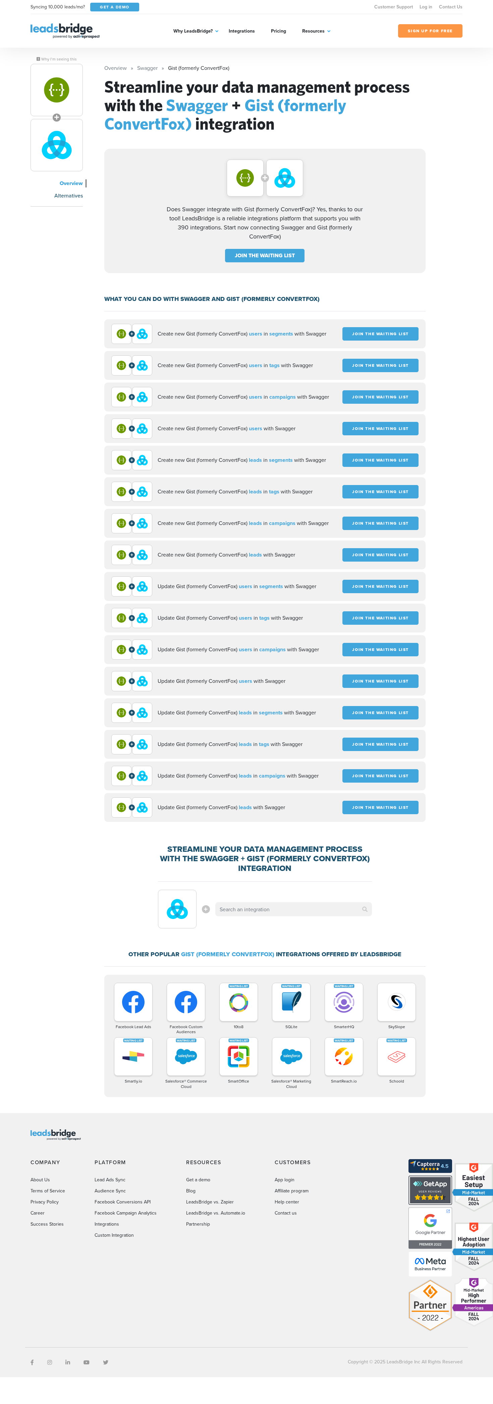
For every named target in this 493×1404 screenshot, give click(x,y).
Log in (426, 6)
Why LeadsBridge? (193, 31)
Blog (191, 1190)
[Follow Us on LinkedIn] (67, 1362)
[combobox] (293, 909)
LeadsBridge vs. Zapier (210, 1201)
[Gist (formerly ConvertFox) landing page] (57, 145)
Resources (313, 31)
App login (284, 1179)
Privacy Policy (45, 1201)
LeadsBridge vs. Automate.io (215, 1213)
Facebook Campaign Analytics (126, 1213)
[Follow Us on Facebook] (32, 1362)
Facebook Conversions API (123, 1201)
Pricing (278, 31)
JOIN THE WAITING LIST (265, 255)
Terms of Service (48, 1190)
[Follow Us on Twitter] (105, 1362)
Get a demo (198, 1179)
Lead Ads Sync (110, 1179)
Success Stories (47, 1224)
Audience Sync (110, 1190)
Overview (71, 183)
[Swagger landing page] (57, 90)
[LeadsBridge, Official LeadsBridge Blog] (65, 30)
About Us (40, 1179)
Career (38, 1213)
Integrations (242, 31)
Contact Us (450, 6)
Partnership (198, 1224)
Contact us (286, 1213)
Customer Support (393, 6)
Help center (287, 1201)
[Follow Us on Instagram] (49, 1362)
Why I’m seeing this (58, 59)
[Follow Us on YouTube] (87, 1362)
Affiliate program (292, 1190)
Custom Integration (114, 1235)
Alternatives (68, 195)
